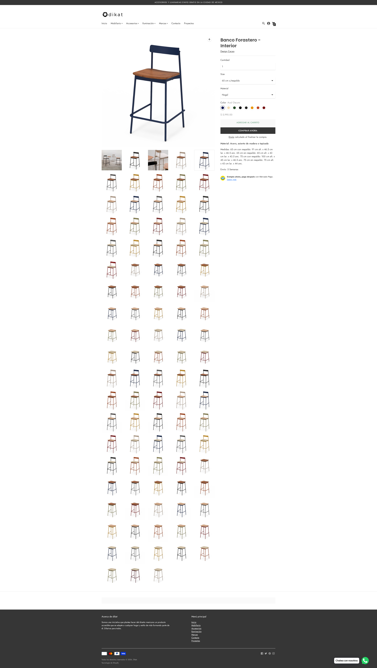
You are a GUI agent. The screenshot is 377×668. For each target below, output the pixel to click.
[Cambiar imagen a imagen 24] (181, 248)
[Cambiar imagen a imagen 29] (181, 269)
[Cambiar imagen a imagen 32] (135, 291)
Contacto (175, 23)
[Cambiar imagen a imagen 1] (112, 160)
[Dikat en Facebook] (262, 653)
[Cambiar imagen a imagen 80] (204, 488)
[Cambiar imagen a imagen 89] (181, 532)
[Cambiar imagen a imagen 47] (135, 357)
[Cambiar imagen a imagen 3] (158, 160)
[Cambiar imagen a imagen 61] (112, 422)
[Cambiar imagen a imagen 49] (181, 357)
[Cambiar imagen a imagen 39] (181, 313)
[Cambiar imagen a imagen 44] (181, 335)
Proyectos (189, 23)
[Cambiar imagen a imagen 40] (204, 313)
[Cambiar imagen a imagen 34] (181, 291)
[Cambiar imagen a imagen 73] (158, 466)
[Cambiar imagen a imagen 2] (135, 160)
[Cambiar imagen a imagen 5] (204, 160)
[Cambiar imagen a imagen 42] (135, 335)
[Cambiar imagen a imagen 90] (204, 532)
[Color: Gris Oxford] (246, 108)
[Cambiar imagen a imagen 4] (181, 160)
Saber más (232, 179)
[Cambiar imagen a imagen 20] (204, 226)
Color (223, 102)
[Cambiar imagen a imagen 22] (135, 248)
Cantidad (224, 60)
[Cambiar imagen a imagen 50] (204, 357)
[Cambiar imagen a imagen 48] (158, 357)
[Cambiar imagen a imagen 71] (112, 466)
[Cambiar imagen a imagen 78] (158, 488)
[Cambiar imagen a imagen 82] (135, 510)
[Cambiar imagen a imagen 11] (112, 204)
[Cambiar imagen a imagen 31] (112, 291)
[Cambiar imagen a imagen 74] (181, 466)
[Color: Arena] (228, 108)
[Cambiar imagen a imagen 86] (112, 532)
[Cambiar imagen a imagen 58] (158, 400)
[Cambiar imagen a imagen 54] (181, 379)
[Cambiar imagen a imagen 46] (112, 357)
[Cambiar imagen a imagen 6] (112, 182)
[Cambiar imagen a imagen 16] (112, 226)
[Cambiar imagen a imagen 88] (158, 532)
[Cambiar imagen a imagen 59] (181, 400)
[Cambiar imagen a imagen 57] (135, 400)
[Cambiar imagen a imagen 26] (112, 269)
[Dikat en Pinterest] (269, 653)
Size (222, 74)
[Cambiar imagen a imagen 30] (204, 269)
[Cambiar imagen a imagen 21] (112, 248)
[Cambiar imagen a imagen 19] (181, 226)
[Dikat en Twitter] (266, 653)
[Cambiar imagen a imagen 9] (181, 182)
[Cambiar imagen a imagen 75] (204, 466)
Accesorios (196, 628)
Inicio (104, 23)
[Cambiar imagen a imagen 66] (112, 444)
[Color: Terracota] (258, 108)
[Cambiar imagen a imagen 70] (204, 444)
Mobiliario (196, 625)
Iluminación (196, 631)
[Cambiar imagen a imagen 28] (158, 269)
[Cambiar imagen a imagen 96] (112, 575)
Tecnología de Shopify (110, 663)
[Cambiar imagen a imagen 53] (158, 379)
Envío (231, 137)
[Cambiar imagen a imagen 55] (204, 379)
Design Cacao (227, 51)
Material (224, 88)
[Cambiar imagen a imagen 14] (181, 204)
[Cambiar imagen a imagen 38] (158, 313)
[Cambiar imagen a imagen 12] (135, 204)
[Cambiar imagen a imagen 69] (181, 444)
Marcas (194, 634)
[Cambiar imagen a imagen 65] (204, 422)
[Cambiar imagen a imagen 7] (135, 182)
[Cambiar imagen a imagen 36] (112, 313)
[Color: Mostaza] (252, 108)
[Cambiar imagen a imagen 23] (158, 248)
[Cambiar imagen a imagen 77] (135, 488)
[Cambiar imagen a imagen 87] (135, 532)
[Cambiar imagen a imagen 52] (135, 379)
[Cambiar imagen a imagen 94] (181, 553)
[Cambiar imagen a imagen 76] (112, 488)
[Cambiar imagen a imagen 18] (158, 226)
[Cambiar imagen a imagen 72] (135, 466)
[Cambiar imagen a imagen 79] (181, 488)
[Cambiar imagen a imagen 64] (181, 422)
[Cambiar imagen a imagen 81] (112, 510)
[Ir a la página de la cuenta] (268, 23)
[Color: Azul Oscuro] (222, 108)
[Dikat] (113, 15)
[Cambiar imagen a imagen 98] (158, 575)
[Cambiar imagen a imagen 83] (158, 510)
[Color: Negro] (240, 108)
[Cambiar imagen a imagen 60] (204, 400)
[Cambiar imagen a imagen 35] (204, 291)
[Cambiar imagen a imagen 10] (204, 182)
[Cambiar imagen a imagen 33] (158, 291)
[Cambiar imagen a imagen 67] (135, 444)
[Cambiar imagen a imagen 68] (158, 444)
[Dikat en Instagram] (273, 653)
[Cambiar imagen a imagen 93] (158, 553)
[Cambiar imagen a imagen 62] (135, 422)
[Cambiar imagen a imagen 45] (204, 335)
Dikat (135, 659)
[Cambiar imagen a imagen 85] (204, 510)
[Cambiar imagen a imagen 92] (135, 553)
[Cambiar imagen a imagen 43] (158, 335)
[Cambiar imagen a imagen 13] (158, 204)
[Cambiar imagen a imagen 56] (112, 400)
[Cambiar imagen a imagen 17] (135, 226)
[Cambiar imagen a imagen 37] (135, 313)
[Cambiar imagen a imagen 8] (158, 182)
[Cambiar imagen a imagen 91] (112, 553)
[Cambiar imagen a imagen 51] (112, 379)
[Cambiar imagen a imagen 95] (204, 553)
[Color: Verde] (234, 108)
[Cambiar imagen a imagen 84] (181, 510)
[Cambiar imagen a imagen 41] (112, 335)
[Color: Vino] (264, 108)
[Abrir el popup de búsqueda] (263, 23)
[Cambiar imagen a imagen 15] (204, 204)
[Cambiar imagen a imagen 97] (135, 575)
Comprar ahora (247, 130)
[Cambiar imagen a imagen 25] (204, 248)
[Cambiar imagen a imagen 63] (158, 422)
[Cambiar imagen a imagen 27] (135, 269)
